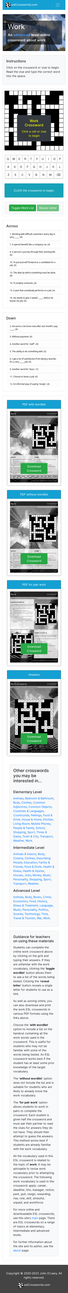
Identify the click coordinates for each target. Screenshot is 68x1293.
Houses (18, 875)
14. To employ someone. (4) (23, 283)
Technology (32, 914)
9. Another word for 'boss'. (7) (24, 369)
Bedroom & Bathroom (39, 798)
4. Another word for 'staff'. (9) (24, 343)
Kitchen (48, 819)
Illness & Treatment (25, 905)
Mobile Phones (41, 823)
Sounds (18, 914)
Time (44, 914)
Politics (43, 909)
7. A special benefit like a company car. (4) (30, 244)
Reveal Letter (48, 208)
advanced (21, 35)
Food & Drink (32, 866)
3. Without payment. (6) (21, 336)
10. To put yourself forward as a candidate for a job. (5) (32, 264)
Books (37, 897)
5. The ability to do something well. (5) (28, 351)
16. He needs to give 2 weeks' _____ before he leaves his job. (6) (31, 299)
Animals (18, 798)
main (35, 1218)
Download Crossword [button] (34, 468)
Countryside (21, 815)
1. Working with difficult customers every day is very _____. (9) (32, 236)
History (42, 901)
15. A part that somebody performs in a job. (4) (32, 290)
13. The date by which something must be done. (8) (33, 274)
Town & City (30, 836)
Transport (46, 836)
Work (28, 840)
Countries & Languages (28, 811)
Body (16, 802)
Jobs (28, 875)
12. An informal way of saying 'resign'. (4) (30, 383)
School (40, 828)
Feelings (36, 815)
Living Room (21, 823)
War (39, 918)
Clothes (26, 802)
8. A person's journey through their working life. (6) (33, 253)
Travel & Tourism (24, 918)
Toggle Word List (22, 208)
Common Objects (40, 806)
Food (32, 901)
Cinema (18, 858)
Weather (18, 840)
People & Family (23, 828)
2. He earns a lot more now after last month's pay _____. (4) (34, 328)
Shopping (19, 832)
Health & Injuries (33, 871)
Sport (31, 832)
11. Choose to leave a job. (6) (24, 376)
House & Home (31, 819)
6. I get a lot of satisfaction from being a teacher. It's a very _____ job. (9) (33, 360)
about (17, 1250)
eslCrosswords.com (24, 4)
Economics (20, 901)
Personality (20, 879)
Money (37, 875)
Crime (47, 897)
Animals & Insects (24, 854)
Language (46, 905)
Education (30, 862)
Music (47, 875)
